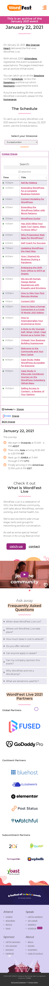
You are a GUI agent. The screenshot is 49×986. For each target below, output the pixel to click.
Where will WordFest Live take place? (23, 630)
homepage (10, 99)
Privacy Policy (33, 982)
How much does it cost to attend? (25, 639)
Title (23, 177)
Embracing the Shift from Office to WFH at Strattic (33, 270)
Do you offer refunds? (18, 646)
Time (6, 177)
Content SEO (28, 301)
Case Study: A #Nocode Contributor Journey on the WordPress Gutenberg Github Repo (33, 377)
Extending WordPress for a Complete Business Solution (32, 191)
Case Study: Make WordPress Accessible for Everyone (33, 362)
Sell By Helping (29, 183)
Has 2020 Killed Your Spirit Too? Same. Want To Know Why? (33, 226)
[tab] (25, 408)
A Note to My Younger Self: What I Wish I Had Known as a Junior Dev (33, 332)
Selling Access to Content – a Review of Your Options (32, 391)
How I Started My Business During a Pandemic (30, 259)
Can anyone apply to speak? (21, 653)
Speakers (9, 82)
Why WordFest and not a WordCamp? (20, 672)
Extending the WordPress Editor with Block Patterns (33, 210)
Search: (24, 164)
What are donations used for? (22, 681)
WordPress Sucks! (30, 218)
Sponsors (9, 85)
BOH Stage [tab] (8, 421)
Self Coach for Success (33, 243)
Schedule (17, 79)
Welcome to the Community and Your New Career (32, 351)
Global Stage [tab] (9, 154)
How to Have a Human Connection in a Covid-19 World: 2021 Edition (33, 309)
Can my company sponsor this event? (23, 662)
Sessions (39, 75)
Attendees (30, 58)
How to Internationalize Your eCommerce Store (32, 321)
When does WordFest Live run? (23, 621)
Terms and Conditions (18, 982)
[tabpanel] (25, 281)
